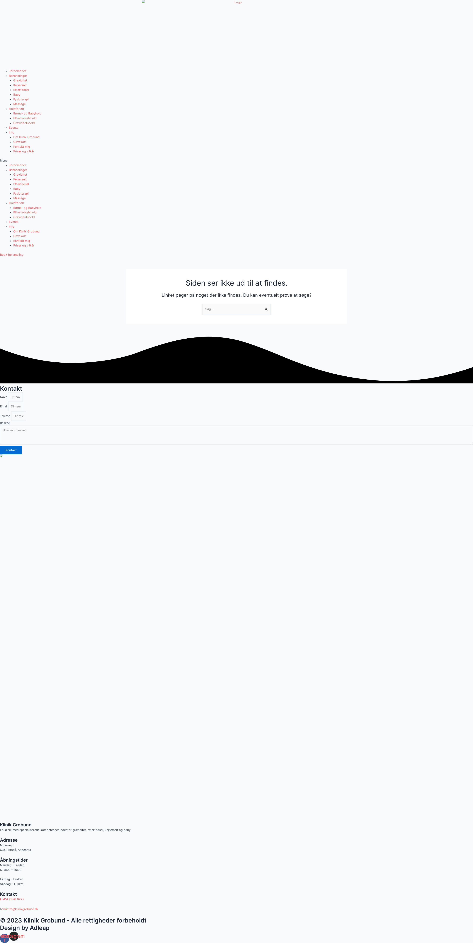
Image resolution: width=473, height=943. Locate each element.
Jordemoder (17, 71)
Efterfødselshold (25, 118)
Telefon (5, 416)
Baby (16, 94)
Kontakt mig (21, 146)
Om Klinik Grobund (26, 137)
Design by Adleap (25, 927)
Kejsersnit (20, 85)
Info (11, 132)
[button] (236, 160)
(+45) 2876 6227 (12, 899)
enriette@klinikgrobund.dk (20, 909)
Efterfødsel (21, 90)
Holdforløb (16, 109)
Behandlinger (18, 76)
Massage (19, 104)
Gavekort (19, 142)
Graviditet (20, 80)
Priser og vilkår (23, 151)
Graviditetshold (24, 123)
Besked (5, 423)
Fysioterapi (21, 99)
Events (13, 127)
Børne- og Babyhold (27, 113)
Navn (4, 397)
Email (4, 406)
